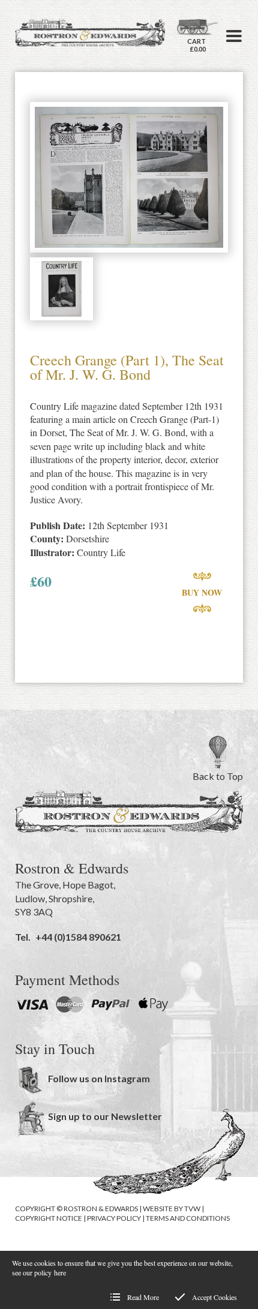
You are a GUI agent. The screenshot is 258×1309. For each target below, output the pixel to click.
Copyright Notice (48, 1218)
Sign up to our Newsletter (105, 1116)
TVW (192, 1208)
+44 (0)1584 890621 (78, 936)
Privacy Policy (114, 1218)
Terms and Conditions (188, 1218)
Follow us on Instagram (99, 1078)
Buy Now (202, 592)
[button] (234, 36)
